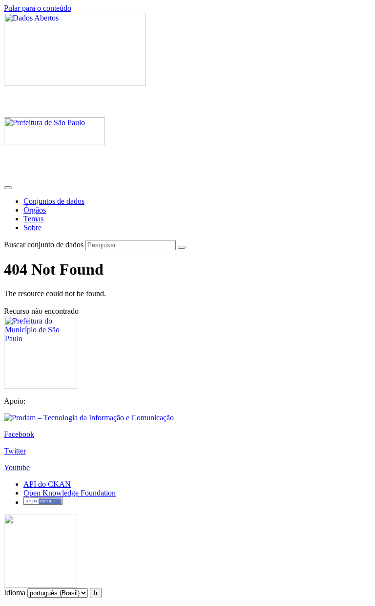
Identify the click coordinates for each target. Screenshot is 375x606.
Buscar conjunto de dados (43, 244)
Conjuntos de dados (53, 201)
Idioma (14, 592)
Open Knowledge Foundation (69, 493)
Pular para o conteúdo (37, 8)
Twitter (15, 451)
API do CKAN (47, 484)
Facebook (19, 434)
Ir (96, 593)
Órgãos (34, 210)
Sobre (32, 227)
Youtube (17, 467)
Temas (33, 219)
